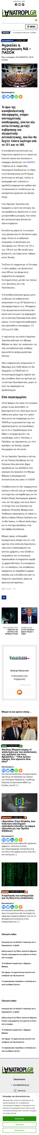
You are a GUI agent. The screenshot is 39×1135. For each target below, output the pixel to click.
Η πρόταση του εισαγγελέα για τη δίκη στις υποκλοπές (18, 896)
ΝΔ (4, 597)
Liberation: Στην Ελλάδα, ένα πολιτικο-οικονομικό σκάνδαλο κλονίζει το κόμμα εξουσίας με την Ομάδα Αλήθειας (18, 826)
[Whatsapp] (16, 97)
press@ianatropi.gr (21, 1085)
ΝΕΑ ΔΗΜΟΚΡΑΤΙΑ (7, 41)
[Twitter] (8, 97)
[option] (24, 32)
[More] (21, 97)
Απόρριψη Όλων (19, 1130)
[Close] (36, 1094)
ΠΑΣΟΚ (31, 57)
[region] (19, 1114)
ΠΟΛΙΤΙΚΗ (5, 60)
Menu (32, 26)
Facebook (16, 4)
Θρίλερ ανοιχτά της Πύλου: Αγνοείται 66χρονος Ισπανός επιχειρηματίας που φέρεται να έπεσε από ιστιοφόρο (19, 954)
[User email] (19, 692)
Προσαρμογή (20, 1124)
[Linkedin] (12, 97)
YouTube (19, 4)
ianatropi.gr (25, 684)
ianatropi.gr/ (21, 1091)
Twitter (23, 4)
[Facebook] (4, 97)
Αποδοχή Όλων (19, 1119)
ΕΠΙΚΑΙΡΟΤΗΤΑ (6, 818)
